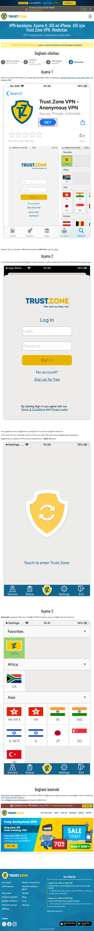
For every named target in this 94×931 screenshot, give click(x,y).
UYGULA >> (69, 3)
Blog (24, 897)
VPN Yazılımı (8, 886)
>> (36, 10)
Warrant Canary (9, 905)
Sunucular (6, 893)
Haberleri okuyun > (55, 911)
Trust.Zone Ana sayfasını (11, 795)
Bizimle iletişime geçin (30, 887)
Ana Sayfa (6, 882)
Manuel (25, 905)
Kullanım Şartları (10, 897)
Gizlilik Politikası (9, 901)
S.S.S (24, 901)
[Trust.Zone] (14, 16)
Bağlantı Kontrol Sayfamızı (17, 800)
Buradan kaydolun (73, 45)
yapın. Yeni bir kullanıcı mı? (51, 45)
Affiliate (5, 908)
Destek (25, 893)
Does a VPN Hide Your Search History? (64, 901)
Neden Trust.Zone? (31, 882)
